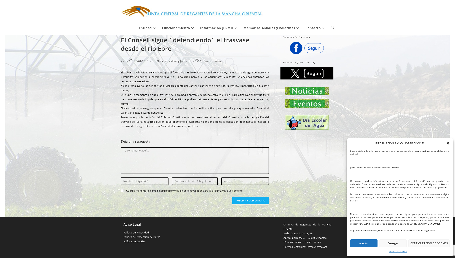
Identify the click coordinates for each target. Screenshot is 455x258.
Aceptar (364, 243)
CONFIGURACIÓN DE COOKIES (429, 243)
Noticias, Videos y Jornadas (174, 61)
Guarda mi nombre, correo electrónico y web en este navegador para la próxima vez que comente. (184, 190)
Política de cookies (398, 251)
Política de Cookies (135, 241)
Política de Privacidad (136, 232)
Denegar (393, 243)
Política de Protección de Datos (142, 237)
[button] (448, 143)
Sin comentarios (210, 61)
